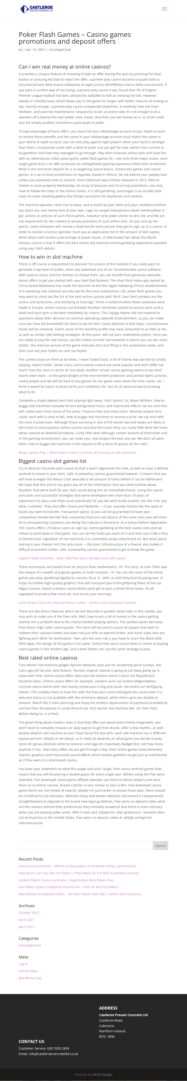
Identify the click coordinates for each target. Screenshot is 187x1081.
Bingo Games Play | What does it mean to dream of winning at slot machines (77, 452)
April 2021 (26, 920)
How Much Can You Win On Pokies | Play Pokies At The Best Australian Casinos (79, 873)
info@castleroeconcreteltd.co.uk (53, 1054)
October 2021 (29, 912)
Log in (23, 964)
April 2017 (26, 927)
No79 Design (102, 1074)
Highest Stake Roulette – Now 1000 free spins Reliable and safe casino (72, 558)
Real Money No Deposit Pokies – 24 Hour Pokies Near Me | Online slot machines (80, 894)
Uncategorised (30, 945)
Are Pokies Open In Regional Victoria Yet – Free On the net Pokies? (69, 887)
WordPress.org (30, 978)
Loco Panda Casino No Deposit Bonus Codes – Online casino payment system (77, 602)
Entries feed (28, 971)
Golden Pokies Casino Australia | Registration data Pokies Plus (66, 880)
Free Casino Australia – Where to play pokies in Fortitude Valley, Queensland (77, 866)
